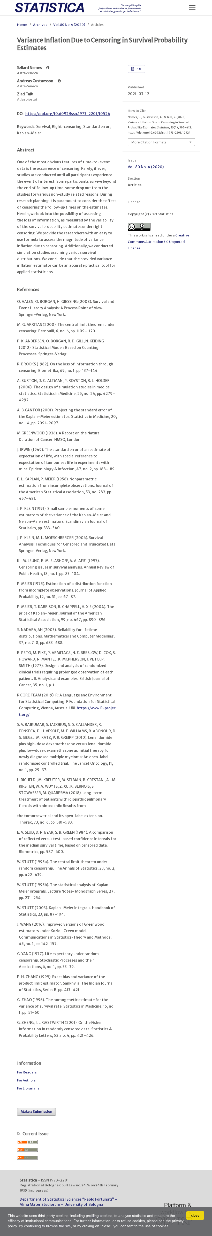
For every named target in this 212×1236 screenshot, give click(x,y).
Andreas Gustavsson (35, 81)
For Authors (26, 1080)
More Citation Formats (148, 142)
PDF (138, 69)
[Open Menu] (192, 8)
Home (22, 24)
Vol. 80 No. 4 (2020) (69, 24)
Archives (40, 24)
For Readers (27, 1072)
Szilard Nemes (30, 67)
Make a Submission (36, 1111)
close (195, 1215)
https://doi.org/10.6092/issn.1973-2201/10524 (67, 113)
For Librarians (28, 1088)
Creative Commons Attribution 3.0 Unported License (158, 241)
